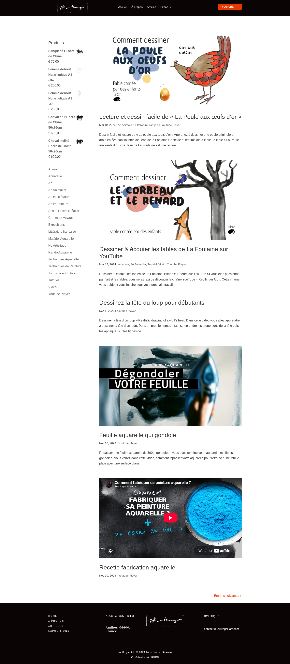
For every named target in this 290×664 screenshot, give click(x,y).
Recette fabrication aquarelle (137, 567)
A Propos (56, 621)
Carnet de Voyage (61, 217)
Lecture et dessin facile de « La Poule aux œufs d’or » (170, 116)
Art (50, 183)
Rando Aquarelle (60, 252)
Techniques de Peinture (64, 266)
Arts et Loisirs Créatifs (63, 211)
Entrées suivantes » (228, 595)
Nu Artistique (57, 245)
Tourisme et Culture (62, 273)
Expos (164, 7)
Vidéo (162, 264)
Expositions (56, 224)
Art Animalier (125, 124)
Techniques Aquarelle (63, 259)
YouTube (228, 7)
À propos (137, 7)
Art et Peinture (58, 204)
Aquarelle (55, 176)
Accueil (122, 7)
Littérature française (147, 124)
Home (52, 616)
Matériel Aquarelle (61, 238)
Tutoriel (152, 264)
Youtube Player (171, 124)
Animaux (123, 264)
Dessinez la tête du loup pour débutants (151, 302)
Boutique (212, 616)
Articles (151, 7)
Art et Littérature (59, 197)
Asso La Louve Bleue (121, 616)
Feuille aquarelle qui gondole (137, 435)
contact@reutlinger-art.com (221, 629)
